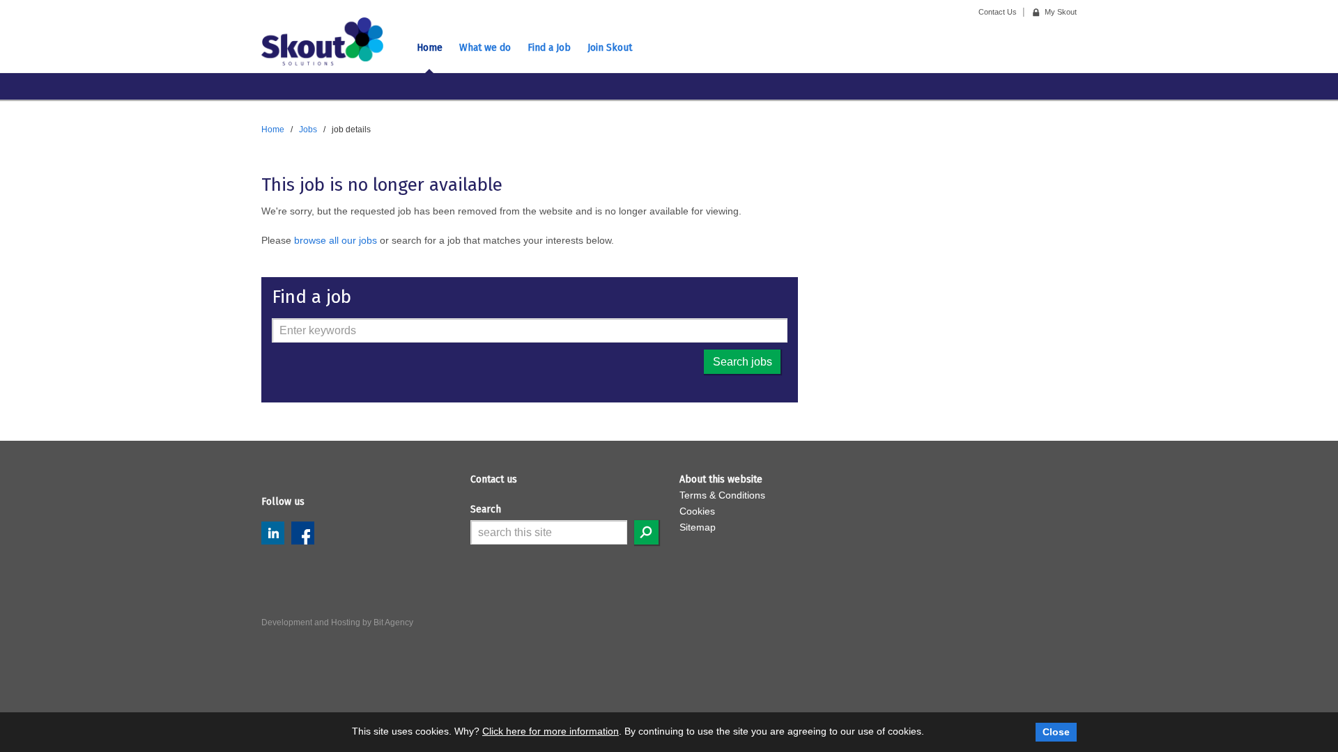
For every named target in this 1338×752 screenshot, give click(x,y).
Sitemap (697, 527)
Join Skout (609, 48)
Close (1056, 731)
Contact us (493, 479)
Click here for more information (550, 731)
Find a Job (549, 48)
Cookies (697, 511)
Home (430, 48)
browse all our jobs (335, 240)
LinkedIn (272, 533)
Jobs (308, 129)
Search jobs (742, 362)
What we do (485, 48)
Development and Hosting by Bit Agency (337, 622)
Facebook (302, 533)
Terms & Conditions (722, 495)
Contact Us (997, 12)
